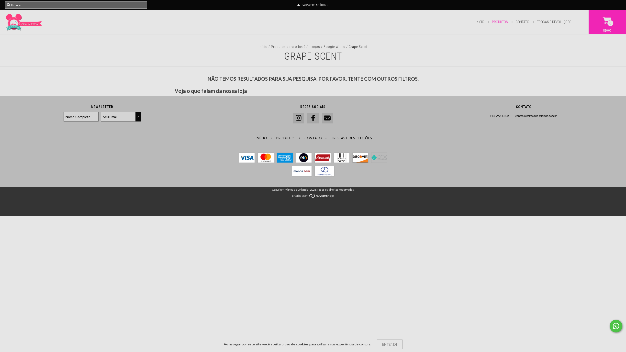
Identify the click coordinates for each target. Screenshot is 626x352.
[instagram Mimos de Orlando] (298, 118)
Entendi (389, 344)
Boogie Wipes (334, 47)
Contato (522, 22)
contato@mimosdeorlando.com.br (536, 115)
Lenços (315, 47)
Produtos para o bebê (288, 47)
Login (324, 4)
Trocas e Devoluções (553, 22)
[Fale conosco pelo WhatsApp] (616, 326)
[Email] (327, 118)
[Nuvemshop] (313, 196)
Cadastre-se (310, 4)
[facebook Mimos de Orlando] (313, 118)
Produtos (499, 22)
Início (480, 22)
